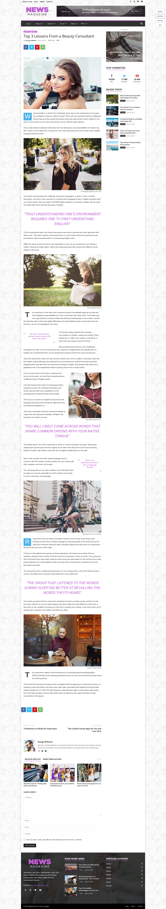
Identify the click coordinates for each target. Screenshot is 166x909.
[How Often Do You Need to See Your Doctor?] (112, 110)
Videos (73, 24)
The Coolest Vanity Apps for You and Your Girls (84, 729)
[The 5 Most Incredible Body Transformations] (71, 868)
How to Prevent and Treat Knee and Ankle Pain (130, 132)
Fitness (108, 871)
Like (111, 75)
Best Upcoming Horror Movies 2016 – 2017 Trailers (89, 877)
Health (123, 101)
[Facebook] (130, 1)
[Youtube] (141, 1)
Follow (124, 75)
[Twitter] (138, 1)
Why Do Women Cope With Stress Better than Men (130, 96)
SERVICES (160, 21)
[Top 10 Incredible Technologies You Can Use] (71, 891)
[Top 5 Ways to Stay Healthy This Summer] (112, 145)
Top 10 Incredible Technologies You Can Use (88, 889)
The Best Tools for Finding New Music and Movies (35, 784)
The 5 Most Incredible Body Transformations (89, 866)
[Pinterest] (37, 47)
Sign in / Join (27, 2)
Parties (108, 878)
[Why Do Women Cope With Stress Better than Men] (112, 99)
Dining (108, 867)
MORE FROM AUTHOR (52, 759)
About (42, 2)
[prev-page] (97, 759)
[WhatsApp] (42, 47)
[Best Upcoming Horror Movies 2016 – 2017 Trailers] (71, 879)
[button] (141, 23)
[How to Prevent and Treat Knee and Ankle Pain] (112, 134)
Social (108, 882)
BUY (160, 25)
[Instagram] (134, 1)
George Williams (31, 40)
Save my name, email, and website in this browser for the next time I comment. (54, 840)
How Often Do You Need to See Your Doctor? (130, 108)
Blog (36, 2)
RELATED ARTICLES (33, 759)
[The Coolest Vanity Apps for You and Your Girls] (89, 773)
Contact (49, 2)
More (83, 23)
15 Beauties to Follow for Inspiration (40, 728)
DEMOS (160, 12)
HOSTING (160, 16)
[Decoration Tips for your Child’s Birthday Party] (62, 773)
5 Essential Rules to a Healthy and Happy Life (131, 120)
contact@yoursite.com (40, 885)
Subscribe (137, 75)
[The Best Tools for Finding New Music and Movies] (36, 773)
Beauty (38, 29)
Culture (108, 864)
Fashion (50, 24)
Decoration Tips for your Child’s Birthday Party (62, 784)
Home (28, 24)
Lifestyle (38, 24)
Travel (62, 24)
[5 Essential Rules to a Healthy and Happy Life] (112, 122)
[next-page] (100, 759)
